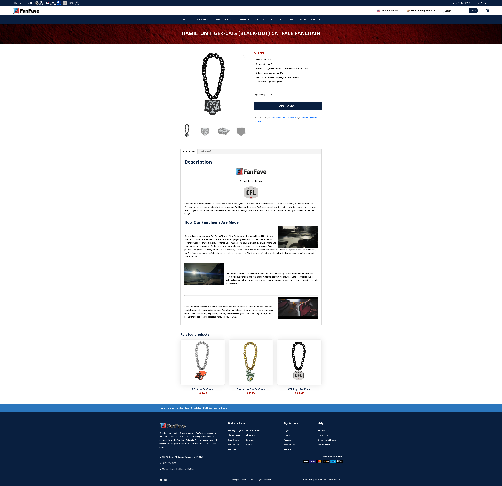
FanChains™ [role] (243, 20)
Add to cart (287, 106)
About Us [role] (250, 436)
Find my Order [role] (324, 431)
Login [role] (286, 431)
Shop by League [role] (221, 20)
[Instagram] (165, 480)
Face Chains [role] (260, 20)
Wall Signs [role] (276, 20)
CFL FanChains (279, 117)
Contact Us (308, 480)
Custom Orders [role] (253, 431)
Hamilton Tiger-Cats (309, 117)
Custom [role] (290, 20)
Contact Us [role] (323, 436)
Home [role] (184, 20)
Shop (170, 408)
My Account (483, 3)
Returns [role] (287, 450)
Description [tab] (189, 151)
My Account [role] (289, 445)
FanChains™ (291, 117)
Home (162, 408)
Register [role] (288, 440)
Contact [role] (315, 20)
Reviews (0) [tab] (205, 151)
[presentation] (160, 480)
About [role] (303, 20)
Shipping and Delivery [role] (328, 440)
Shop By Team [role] (199, 20)
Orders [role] (287, 436)
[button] (243, 56)
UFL (259, 121)
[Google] (170, 480)
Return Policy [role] (324, 445)
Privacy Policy (320, 480)
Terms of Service (335, 480)
